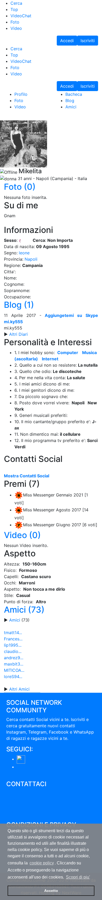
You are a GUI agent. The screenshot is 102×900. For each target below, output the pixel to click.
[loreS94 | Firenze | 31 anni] (11, 687)
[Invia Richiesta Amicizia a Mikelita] (3, 118)
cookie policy (42, 863)
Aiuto (11, 811)
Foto (18, 100)
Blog (69, 100)
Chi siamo (16, 793)
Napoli (31, 259)
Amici (70, 106)
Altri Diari (18, 334)
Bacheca (73, 94)
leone (24, 252)
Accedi (67, 40)
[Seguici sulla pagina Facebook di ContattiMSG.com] (21, 759)
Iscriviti (88, 40)
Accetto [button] (51, 890)
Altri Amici (19, 689)
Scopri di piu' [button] (78, 877)
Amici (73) (24, 610)
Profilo (20, 94)
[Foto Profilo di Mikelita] (23, 143)
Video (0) (22, 535)
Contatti (14, 799)
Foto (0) (20, 187)
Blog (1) (19, 305)
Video (20, 106)
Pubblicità (16, 805)
